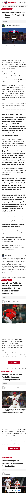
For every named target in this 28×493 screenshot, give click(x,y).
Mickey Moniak (6, 239)
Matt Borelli (8, 301)
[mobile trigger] (3, 2)
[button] (15, 490)
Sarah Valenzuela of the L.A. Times (16, 111)
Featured (4, 9)
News (10, 9)
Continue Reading (14, 362)
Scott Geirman (8, 25)
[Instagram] (25, 255)
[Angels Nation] (10, 2)
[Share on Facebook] (9, 490)
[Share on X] (12, 490)
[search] (17, 2)
